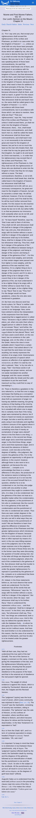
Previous (26, 24)
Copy (22, 813)
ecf (22, 6)
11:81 (3, 695)
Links (32, 807)
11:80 (3, 680)
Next (32, 24)
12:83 (3, 741)
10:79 (3, 649)
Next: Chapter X (18, 802)
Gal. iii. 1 (5, 797)
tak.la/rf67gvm (18, 814)
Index (20, 24)
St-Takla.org (12, 6)
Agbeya (14, 807)
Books (18, 807)
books (17, 6)
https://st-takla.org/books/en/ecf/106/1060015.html (18, 810)
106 (25, 6)
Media (28, 807)
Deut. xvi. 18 (24, 702)
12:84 (3, 777)
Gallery (25, 807)
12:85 (3, 794)
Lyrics (21, 807)
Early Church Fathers (9, 24)
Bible (4, 807)
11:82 (3, 728)
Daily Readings (9, 807)
